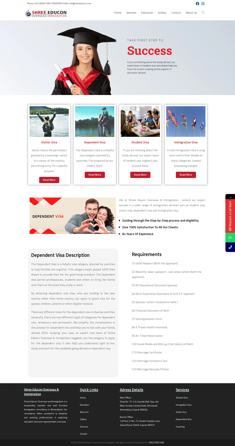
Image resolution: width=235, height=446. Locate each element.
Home (83, 397)
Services (84, 426)
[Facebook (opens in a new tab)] (197, 3)
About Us (84, 412)
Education (84, 404)
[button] (49, 180)
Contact (83, 433)
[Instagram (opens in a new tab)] (202, 3)
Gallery (83, 419)
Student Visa (182, 397)
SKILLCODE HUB (156, 442)
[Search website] (203, 12)
